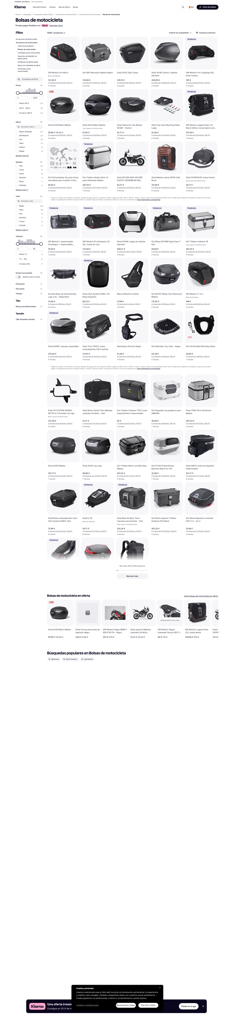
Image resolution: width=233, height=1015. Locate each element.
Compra (52, 7)
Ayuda (75, 7)
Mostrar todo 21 (22, 230)
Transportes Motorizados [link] (43, 15)
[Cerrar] (159, 987)
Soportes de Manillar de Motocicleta (27, 57)
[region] (117, 998)
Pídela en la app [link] (188, 1006)
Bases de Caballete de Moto (29, 65)
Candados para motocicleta (29, 53)
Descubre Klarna (39, 7)
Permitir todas (148, 1005)
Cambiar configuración (87, 1005)
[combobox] (180, 33)
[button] (191, 7)
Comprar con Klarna (22, 2)
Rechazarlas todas (126, 1005)
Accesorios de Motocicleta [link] (66, 15)
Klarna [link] (18, 15)
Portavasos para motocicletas (24, 70)
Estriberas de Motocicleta (28, 62)
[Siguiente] (214, 619)
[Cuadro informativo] (64, 33)
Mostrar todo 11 (22, 190)
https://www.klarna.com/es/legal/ (148, 200)
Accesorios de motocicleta (26, 43)
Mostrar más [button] (132, 576)
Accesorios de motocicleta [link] (89, 15)
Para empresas (37, 2)
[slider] (17, 93)
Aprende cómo (56, 25)
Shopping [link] (27, 15)
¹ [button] (60, 83)
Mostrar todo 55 (22, 156)
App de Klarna (64, 7)
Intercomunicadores (26, 46)
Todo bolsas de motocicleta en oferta (201, 596)
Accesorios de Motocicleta (26, 39)
